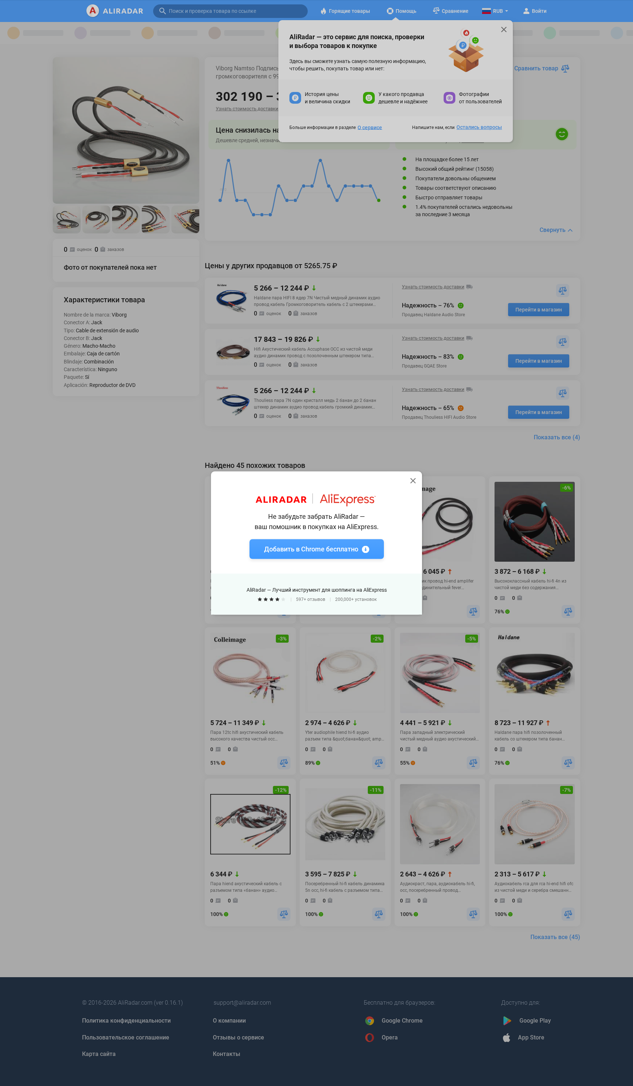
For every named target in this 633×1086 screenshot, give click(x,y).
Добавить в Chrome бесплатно (311, 549)
